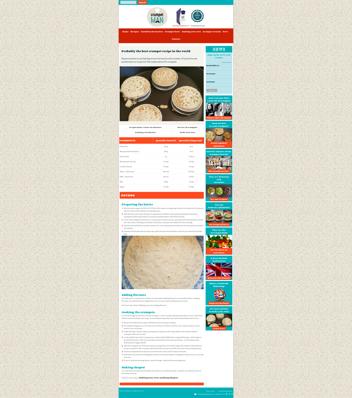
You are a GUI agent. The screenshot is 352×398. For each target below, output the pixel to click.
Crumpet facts (172, 31)
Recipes (134, 31)
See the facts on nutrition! (219, 251)
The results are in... (219, 171)
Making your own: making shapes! (158, 377)
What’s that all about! (219, 117)
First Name (210, 74)
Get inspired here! (219, 224)
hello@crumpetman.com (205, 394)
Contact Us (218, 394)
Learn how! (219, 328)
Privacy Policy (210, 391)
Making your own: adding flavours (152, 305)
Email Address (213, 65)
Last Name (210, 82)
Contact (176, 39)
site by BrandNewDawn (225, 391)
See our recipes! (219, 199)
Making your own (191, 31)
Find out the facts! (219, 303)
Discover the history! (219, 278)
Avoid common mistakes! (219, 144)
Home (125, 31)
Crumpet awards (212, 31)
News (225, 31)
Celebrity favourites (152, 31)
